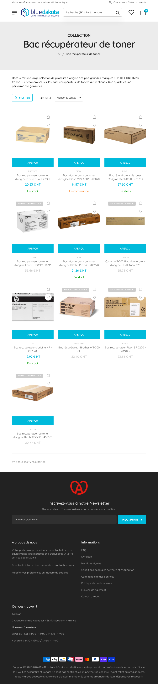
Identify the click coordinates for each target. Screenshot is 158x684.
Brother (32, 171)
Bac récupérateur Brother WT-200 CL (79, 349)
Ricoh (79, 171)
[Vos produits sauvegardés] (131, 12)
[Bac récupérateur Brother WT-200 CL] (79, 307)
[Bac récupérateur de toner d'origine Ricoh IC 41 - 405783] (125, 135)
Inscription (130, 519)
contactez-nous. (64, 565)
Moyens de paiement (93, 589)
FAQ (83, 550)
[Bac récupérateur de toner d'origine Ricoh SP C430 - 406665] (33, 393)
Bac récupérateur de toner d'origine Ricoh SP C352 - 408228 (79, 263)
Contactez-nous (90, 596)
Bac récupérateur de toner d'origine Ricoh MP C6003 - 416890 (79, 177)
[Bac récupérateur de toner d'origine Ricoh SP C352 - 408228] (79, 221)
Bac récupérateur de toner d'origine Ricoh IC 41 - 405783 (125, 177)
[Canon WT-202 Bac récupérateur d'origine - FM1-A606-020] (125, 221)
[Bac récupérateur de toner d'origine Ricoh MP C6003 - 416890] (79, 135)
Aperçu (33, 162)
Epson (33, 257)
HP (33, 343)
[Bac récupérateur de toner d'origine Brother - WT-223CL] (33, 135)
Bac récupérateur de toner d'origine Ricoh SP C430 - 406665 (33, 435)
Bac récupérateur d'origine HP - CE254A (33, 349)
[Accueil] (59, 54)
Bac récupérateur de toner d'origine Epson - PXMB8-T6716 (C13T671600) (32, 265)
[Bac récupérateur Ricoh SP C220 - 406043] (125, 307)
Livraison (86, 556)
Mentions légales (91, 563)
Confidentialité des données (97, 576)
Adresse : (17, 613)
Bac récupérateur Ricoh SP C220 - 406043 (125, 349)
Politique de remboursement (97, 583)
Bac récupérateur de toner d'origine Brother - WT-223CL (32, 177)
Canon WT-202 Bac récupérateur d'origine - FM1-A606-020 (125, 263)
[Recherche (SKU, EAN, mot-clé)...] (117, 12)
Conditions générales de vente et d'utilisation (107, 569)
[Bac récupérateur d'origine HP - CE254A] (33, 307)
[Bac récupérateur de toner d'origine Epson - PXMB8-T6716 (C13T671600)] (33, 221)
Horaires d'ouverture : (24, 627)
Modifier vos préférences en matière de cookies (40, 572)
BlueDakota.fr (47, 667)
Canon (125, 257)
